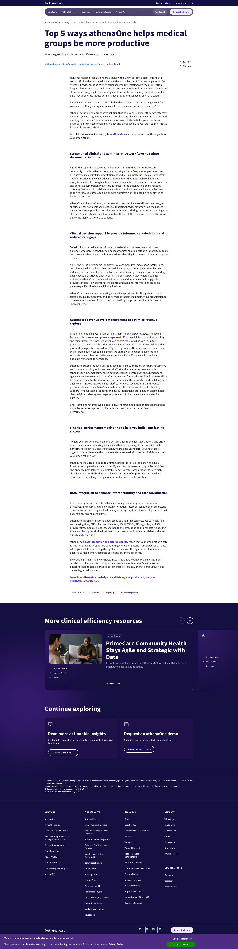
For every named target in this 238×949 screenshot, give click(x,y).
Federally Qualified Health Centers (97, 847)
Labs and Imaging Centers (97, 897)
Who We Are (170, 819)
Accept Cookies (181, 944)
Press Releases (171, 853)
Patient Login (162, 3)
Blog (67, 22)
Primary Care (91, 874)
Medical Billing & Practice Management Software (57, 838)
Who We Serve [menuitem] (68, 11)
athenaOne (119, 134)
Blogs (127, 819)
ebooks (128, 836)
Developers (90, 914)
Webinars (129, 842)
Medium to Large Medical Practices (96, 832)
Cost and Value (131, 874)
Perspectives (170, 886)
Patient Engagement (55, 845)
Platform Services (53, 862)
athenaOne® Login (184, 3)
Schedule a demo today (139, 749)
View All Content (132, 848)
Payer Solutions (52, 851)
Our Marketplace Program (57, 868)
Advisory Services (52, 856)
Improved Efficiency (134, 891)
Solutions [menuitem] (52, 11)
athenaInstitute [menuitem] (103, 11)
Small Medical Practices (96, 824)
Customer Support (133, 903)
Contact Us (169, 842)
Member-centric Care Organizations (95, 855)
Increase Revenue (133, 879)
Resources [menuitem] (85, 11)
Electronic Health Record (56, 830)
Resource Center (52, 22)
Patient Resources (133, 862)
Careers (168, 836)
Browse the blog (63, 752)
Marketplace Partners (95, 909)
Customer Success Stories (137, 830)
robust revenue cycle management (100, 337)
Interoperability (132, 885)
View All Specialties (94, 903)
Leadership (169, 824)
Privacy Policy (116, 944)
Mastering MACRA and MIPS (137, 897)
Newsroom (169, 848)
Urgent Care (90, 880)
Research (168, 880)
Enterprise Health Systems (97, 839)
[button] (160, 12)
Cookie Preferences (182, 938)
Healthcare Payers (93, 891)
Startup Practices (93, 819)
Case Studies (130, 824)
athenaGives (170, 830)
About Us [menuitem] (120, 11)
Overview (168, 875)
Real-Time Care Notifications (132, 855)
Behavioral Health (93, 862)
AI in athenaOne (52, 824)
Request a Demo (181, 11)
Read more (111, 683)
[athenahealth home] (55, 3)
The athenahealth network (137, 868)
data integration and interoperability (106, 541)
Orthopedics (90, 868)
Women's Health (92, 886)
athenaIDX (50, 874)
